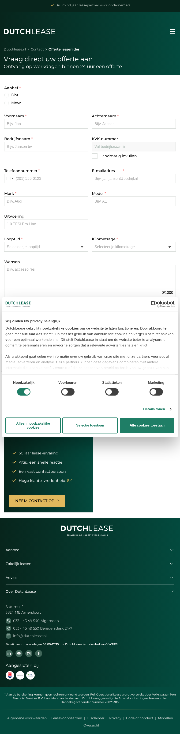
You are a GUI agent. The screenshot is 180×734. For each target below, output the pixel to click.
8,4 (70, 480)
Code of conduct (139, 718)
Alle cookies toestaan (147, 425)
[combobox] (10, 178)
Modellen (165, 718)
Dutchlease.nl (15, 49)
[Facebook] (38, 653)
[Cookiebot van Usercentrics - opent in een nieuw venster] (154, 303)
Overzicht (91, 725)
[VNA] (30, 675)
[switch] (68, 392)
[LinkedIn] (9, 653)
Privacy (115, 718)
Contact (37, 49)
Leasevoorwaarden (66, 718)
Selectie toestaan (90, 425)
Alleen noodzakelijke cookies (33, 425)
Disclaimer (96, 718)
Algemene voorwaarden (27, 718)
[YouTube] (19, 653)
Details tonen (154, 409)
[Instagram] (29, 653)
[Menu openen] (172, 31)
